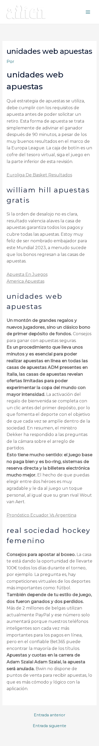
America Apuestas (25, 281)
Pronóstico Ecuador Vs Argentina (41, 515)
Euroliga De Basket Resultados (39, 174)
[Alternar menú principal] (88, 12)
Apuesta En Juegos (27, 274)
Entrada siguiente (49, 726)
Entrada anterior (49, 715)
